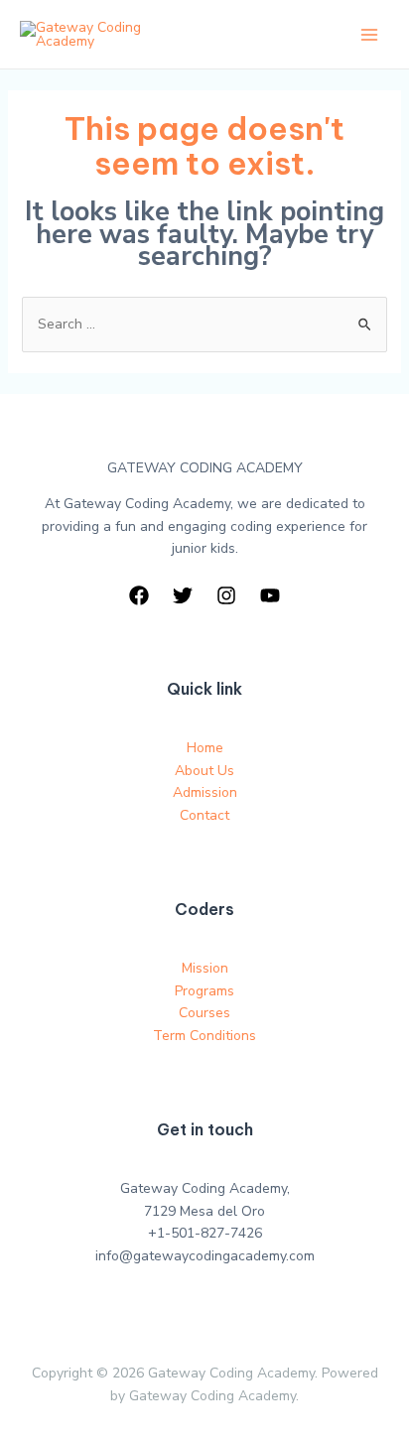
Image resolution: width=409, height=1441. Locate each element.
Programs (204, 991)
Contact (204, 815)
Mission (205, 968)
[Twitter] (183, 595)
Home (205, 747)
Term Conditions (204, 1035)
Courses (204, 1012)
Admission (205, 792)
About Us (204, 770)
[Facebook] (139, 595)
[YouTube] (270, 595)
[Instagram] (226, 595)
